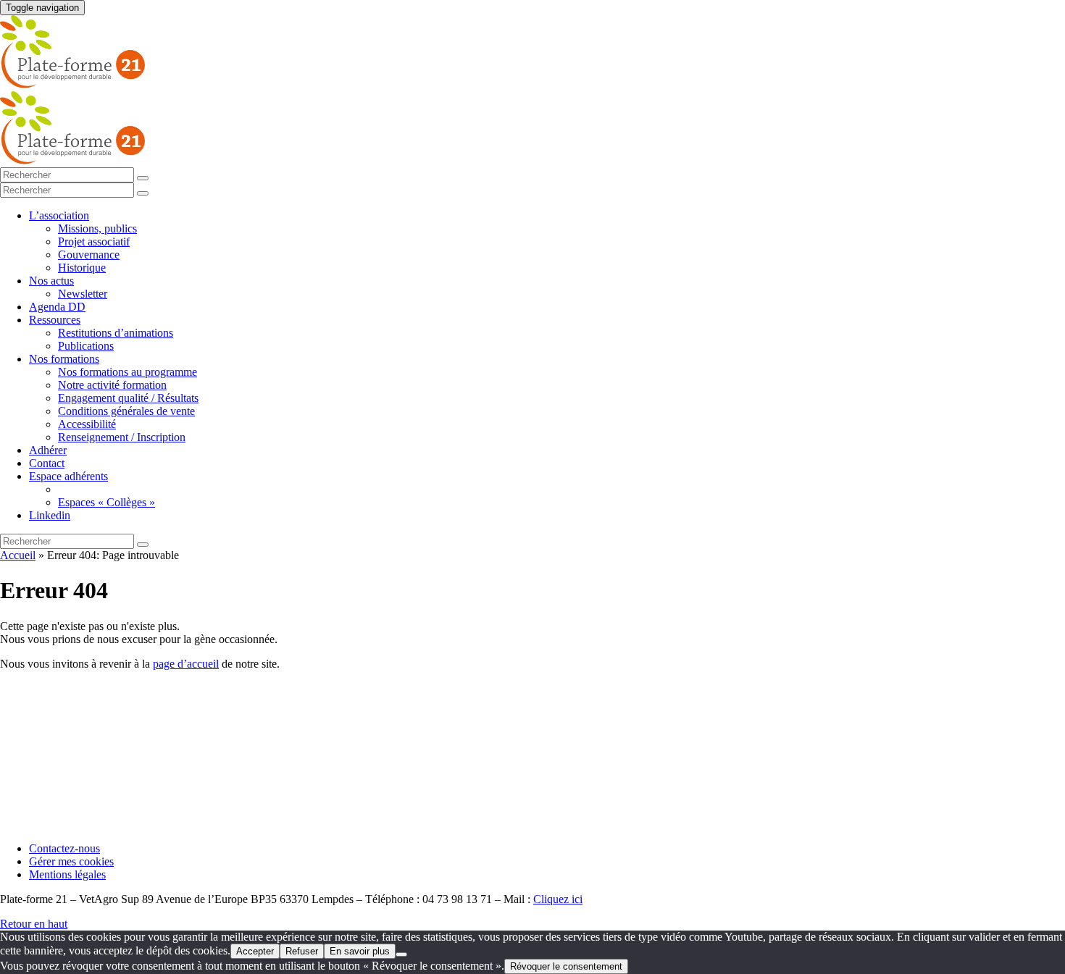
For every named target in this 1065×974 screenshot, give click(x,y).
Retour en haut (33, 924)
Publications (86, 346)
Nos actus (51, 280)
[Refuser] (401, 954)
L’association (59, 215)
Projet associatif (94, 241)
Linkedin (49, 515)
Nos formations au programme (127, 372)
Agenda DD (57, 307)
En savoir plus (360, 951)
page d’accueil (186, 664)
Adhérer (48, 450)
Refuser (301, 951)
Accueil (18, 555)
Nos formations (64, 359)
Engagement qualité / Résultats (128, 398)
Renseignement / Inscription (121, 437)
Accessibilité (87, 424)
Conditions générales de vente (126, 411)
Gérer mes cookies (71, 861)
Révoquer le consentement (566, 966)
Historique (82, 267)
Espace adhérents (68, 476)
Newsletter (82, 293)
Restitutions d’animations (115, 333)
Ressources (54, 320)
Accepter (255, 951)
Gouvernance (89, 254)
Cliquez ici (557, 899)
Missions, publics (97, 228)
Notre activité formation (112, 385)
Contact (46, 463)
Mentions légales (67, 874)
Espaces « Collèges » (106, 502)
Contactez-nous (64, 848)
